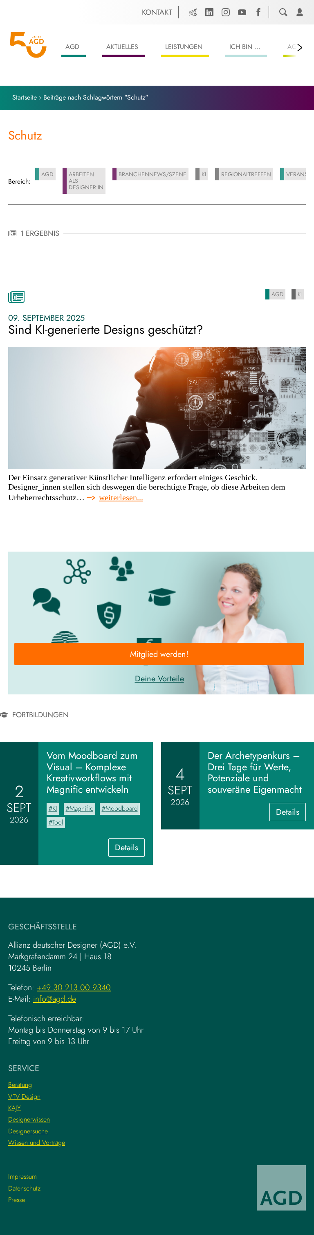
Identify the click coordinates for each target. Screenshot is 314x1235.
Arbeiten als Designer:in (86, 180)
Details (130, 849)
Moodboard (121, 808)
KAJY (14, 1108)
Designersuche (28, 1131)
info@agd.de (54, 999)
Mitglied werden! (159, 654)
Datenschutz (24, 1188)
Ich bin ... (244, 46)
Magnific (81, 808)
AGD (72, 46)
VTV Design (24, 1096)
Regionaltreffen (246, 174)
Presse (16, 1199)
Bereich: (19, 181)
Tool (57, 822)
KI (204, 174)
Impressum (22, 1176)
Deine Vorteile (159, 679)
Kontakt (157, 12)
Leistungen (183, 46)
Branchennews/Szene (152, 174)
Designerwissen (29, 1119)
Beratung (20, 1084)
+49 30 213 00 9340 (74, 987)
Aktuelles (122, 46)
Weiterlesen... (121, 497)
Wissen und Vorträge (36, 1142)
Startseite (24, 97)
